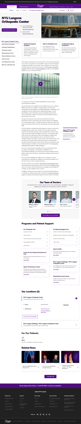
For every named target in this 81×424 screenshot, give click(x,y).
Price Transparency (27, 421)
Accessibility (60, 421)
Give (71, 6)
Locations (24, 10)
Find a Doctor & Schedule (9, 30)
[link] (35, 199)
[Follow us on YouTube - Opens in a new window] (46, 414)
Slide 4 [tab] (51, 211)
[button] (74, 1)
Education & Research (23, 6)
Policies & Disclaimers (35, 421)
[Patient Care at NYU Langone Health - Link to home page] (40, 6)
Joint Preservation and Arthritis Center (32, 238)
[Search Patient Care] (60, 10)
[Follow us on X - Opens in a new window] (40, 414)
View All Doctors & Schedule (50, 215)
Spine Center (26, 245)
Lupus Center (56, 242)
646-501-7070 (26, 32)
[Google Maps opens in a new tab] (66, 305)
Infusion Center (55, 165)
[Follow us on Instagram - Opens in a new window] (43, 414)
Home (17, 10)
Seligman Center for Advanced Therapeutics (63, 235)
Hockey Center (27, 235)
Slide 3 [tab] (50, 211)
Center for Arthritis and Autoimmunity (62, 231)
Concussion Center (27, 231)
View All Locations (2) (28, 29)
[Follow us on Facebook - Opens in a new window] (37, 414)
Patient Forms (62, 6)
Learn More (56, 255)
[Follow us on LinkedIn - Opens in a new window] (49, 414)
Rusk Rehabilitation (41, 68)
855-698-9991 (73, 421)
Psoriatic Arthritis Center (59, 238)
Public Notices (43, 421)
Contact (67, 6)
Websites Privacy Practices (51, 421)
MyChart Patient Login (53, 6)
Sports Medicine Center (29, 242)
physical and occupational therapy (48, 163)
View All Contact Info (28, 34)
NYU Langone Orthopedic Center (36, 10)
